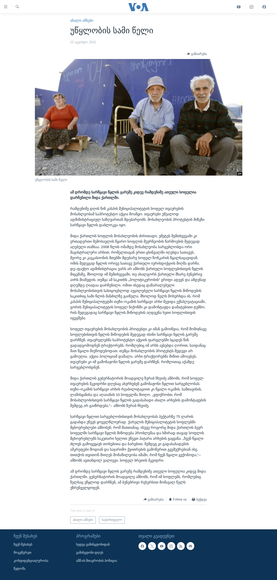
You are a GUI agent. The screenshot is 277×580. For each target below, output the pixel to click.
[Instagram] (251, 7)
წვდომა (19, 568)
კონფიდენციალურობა (31, 560)
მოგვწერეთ (22, 552)
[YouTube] (238, 7)
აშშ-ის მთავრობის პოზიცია (96, 560)
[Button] (197, 54)
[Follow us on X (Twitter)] (152, 546)
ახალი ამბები (81, 20)
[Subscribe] (190, 546)
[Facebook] (264, 7)
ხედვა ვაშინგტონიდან (93, 544)
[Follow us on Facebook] (142, 546)
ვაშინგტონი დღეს (89, 552)
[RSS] (181, 546)
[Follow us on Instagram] (171, 546)
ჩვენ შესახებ (23, 544)
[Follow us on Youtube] (161, 546)
